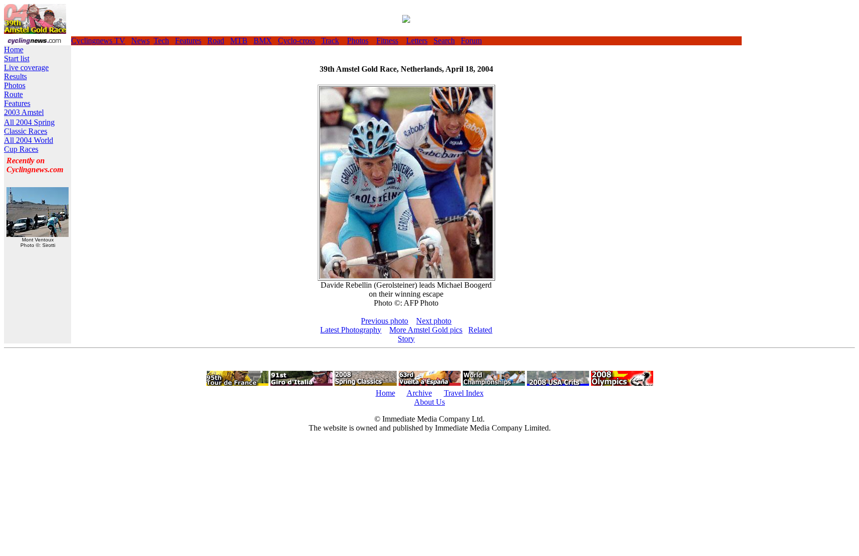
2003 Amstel (24, 112)
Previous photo (384, 321)
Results (15, 76)
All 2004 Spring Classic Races (29, 126)
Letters (417, 40)
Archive (419, 393)
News (140, 40)
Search (444, 40)
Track (330, 40)
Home (13, 49)
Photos (357, 40)
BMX (263, 40)
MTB (239, 40)
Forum (471, 40)
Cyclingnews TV (98, 40)
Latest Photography (350, 330)
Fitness (387, 40)
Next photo (433, 321)
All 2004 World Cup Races (28, 144)
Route (13, 94)
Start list (16, 58)
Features (188, 40)
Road (215, 40)
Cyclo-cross (296, 40)
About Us (429, 402)
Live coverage (26, 67)
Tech (161, 40)
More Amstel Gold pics (425, 330)
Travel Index (464, 393)
